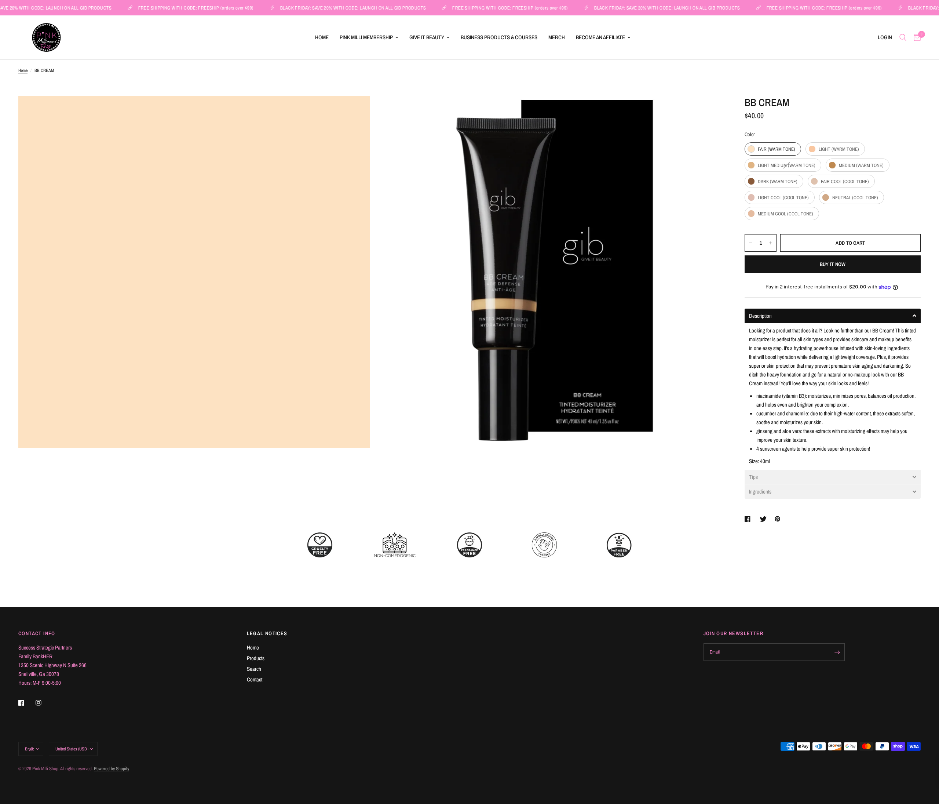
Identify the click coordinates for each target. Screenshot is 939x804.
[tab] (833, 316)
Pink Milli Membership (366, 37)
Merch (556, 37)
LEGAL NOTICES (267, 633)
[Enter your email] (837, 652)
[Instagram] (44, 703)
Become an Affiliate (600, 37)
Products (255, 658)
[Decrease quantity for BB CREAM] (750, 242)
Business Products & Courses (499, 37)
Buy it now (833, 264)
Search (254, 669)
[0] (915, 37)
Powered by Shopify (111, 768)
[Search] (903, 37)
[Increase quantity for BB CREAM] (770, 242)
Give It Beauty (426, 37)
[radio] (773, 149)
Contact (254, 679)
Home (322, 37)
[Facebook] (26, 703)
